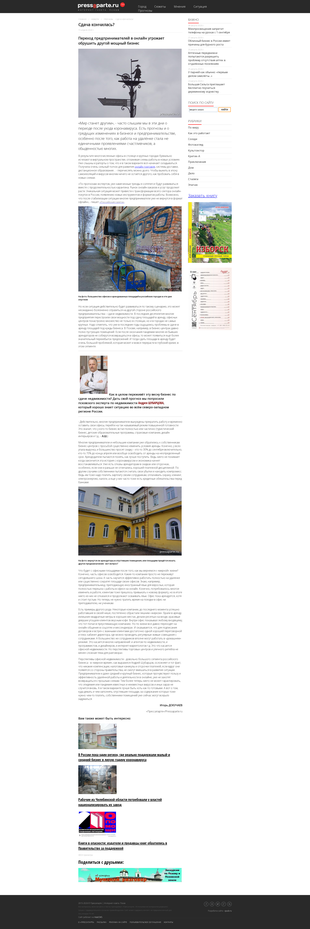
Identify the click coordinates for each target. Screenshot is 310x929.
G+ (223, 904)
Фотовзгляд (195, 144)
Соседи (192, 139)
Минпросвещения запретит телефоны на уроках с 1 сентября (209, 30)
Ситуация (200, 6)
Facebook (206, 904)
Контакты (168, 922)
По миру (193, 127)
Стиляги (193, 179)
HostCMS (98, 917)
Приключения (197, 162)
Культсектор (196, 150)
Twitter (218, 904)
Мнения (180, 6)
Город (142, 6)
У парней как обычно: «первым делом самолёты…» (208, 74)
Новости (95, 19)
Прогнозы (145, 10)
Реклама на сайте (118, 922)
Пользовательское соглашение (145, 922)
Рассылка (101, 922)
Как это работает (199, 133)
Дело (191, 173)
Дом (191, 167)
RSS (229, 904)
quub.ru (228, 910)
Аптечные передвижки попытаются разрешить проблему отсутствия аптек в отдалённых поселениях (207, 58)
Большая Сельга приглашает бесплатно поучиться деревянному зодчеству (206, 88)
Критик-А (194, 156)
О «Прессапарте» (86, 922)
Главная (82, 19)
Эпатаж (193, 185)
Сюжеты (160, 6)
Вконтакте (212, 904)
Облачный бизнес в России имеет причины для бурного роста (209, 42)
